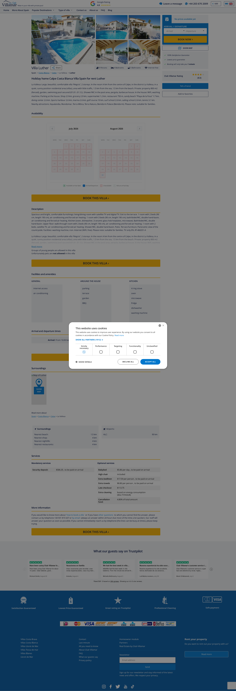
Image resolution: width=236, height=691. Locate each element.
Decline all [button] (128, 362)
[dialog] (118, 345)
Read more (119, 335)
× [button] (163, 325)
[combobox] (160, 325)
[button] (118, 340)
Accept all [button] (150, 362)
